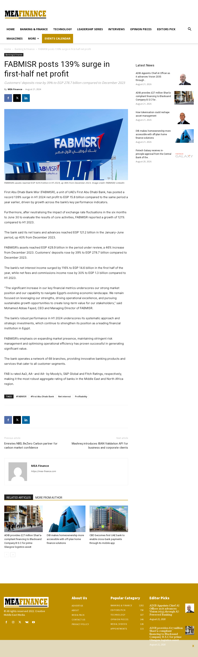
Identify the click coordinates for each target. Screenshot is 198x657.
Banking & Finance (34, 29)
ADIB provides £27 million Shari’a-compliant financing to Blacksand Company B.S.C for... (153, 96)
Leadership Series (90, 29)
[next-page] (12, 554)
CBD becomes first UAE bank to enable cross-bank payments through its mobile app (107, 539)
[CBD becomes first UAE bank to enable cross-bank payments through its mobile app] (109, 519)
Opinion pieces (141, 29)
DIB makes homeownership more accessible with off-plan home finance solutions (65, 539)
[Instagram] (13, 622)
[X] (17, 98)
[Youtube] (33, 622)
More (32, 38)
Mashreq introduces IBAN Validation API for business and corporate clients (100, 445)
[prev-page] (6, 554)
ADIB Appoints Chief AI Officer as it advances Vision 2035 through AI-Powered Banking (164, 610)
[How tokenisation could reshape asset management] (184, 117)
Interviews (116, 29)
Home (11, 29)
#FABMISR (21, 396)
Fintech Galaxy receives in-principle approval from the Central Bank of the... (153, 154)
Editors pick (166, 29)
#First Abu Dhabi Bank (42, 396)
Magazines (15, 38)
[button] (189, 29)
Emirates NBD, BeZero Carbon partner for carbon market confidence (30, 445)
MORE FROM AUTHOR (48, 497)
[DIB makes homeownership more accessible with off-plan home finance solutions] (66, 519)
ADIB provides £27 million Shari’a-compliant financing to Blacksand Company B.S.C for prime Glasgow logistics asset (166, 634)
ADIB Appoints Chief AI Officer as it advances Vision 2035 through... (153, 77)
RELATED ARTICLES (19, 497)
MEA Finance (15, 89)
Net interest (64, 396)
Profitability (81, 396)
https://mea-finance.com (43, 471)
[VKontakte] (26, 622)
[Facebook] (8, 98)
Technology (62, 29)
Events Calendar (57, 38)
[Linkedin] (26, 98)
